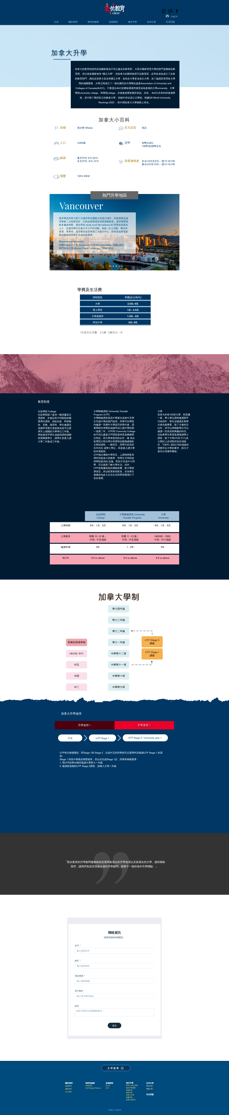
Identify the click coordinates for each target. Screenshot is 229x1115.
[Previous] (53, 232)
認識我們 (68, 1086)
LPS (107, 1088)
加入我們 (68, 1092)
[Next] (176, 232)
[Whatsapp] (163, 11)
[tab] (84, 725)
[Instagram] (170, 11)
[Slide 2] (113, 266)
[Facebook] (176, 11)
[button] (73, 22)
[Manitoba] (119, 266)
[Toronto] (116, 266)
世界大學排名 (131, 1100)
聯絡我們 (68, 1089)
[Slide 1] (109, 266)
